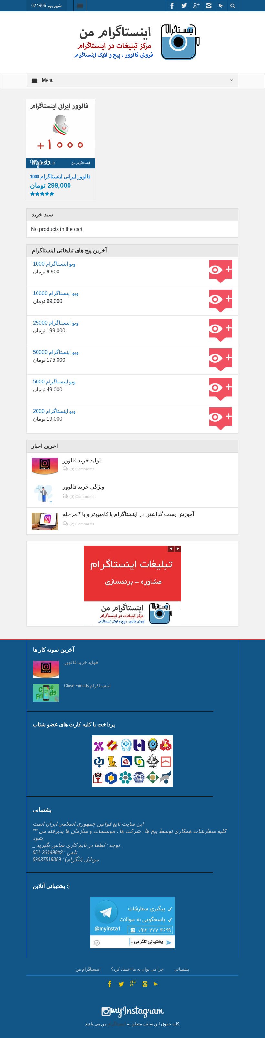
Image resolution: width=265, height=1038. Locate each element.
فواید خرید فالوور (82, 461)
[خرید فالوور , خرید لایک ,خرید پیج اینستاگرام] (132, 42)
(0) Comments (81, 469)
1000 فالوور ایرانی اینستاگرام (60, 176)
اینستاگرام (117, 1024)
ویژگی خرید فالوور (83, 487)
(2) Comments (81, 524)
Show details (63, 155)
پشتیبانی (181, 969)
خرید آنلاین (61, 111)
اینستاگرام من (88, 969)
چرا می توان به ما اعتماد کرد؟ (137, 969)
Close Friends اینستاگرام (87, 686)
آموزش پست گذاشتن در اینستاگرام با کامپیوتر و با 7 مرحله (128, 514)
